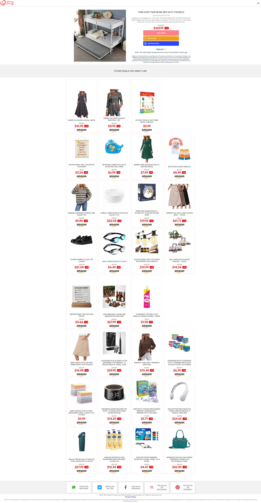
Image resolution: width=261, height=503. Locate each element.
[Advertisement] (179, 106)
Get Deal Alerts (153, 43)
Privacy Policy (130, 497)
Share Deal (150, 38)
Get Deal (161, 33)
